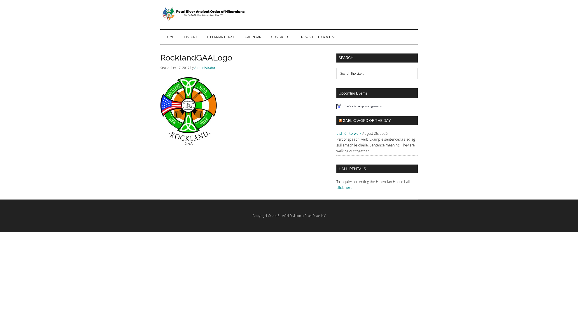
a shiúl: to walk (348, 133)
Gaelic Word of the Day (367, 120)
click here (344, 187)
